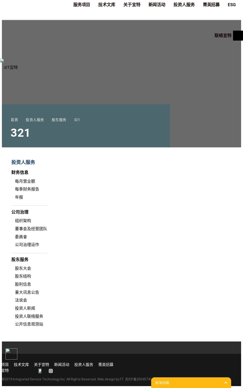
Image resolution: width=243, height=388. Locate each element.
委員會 (21, 236)
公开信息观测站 (29, 324)
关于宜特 (41, 364)
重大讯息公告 (27, 292)
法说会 (21, 300)
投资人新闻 (25, 308)
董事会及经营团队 (31, 228)
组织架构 (23, 220)
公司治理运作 (27, 244)
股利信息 (23, 284)
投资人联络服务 (29, 316)
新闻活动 (61, 364)
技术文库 (21, 364)
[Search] (238, 36)
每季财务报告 (27, 189)
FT (122, 379)
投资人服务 (83, 364)
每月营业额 (25, 181)
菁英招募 (105, 364)
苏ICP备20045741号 (140, 379)
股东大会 (23, 268)
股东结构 (23, 276)
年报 (19, 197)
